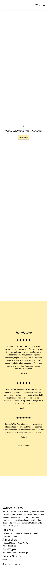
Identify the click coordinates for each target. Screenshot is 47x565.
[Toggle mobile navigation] (43, 5)
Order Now (23, 137)
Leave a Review (23, 445)
